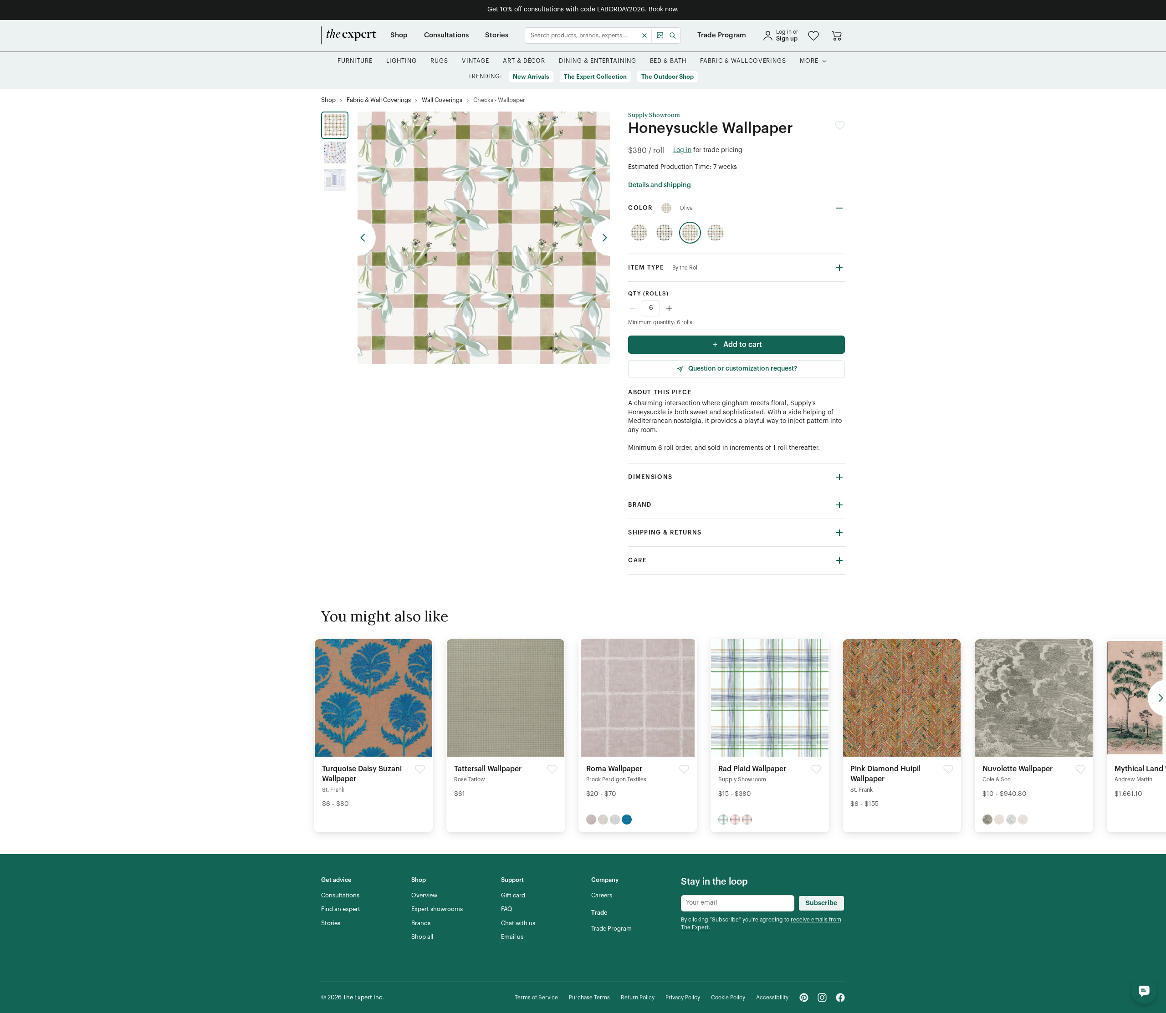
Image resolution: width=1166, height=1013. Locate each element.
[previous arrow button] (367, 237)
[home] (349, 35)
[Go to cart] (836, 35)
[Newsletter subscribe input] (737, 903)
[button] (813, 36)
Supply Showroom (654, 115)
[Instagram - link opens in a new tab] (822, 997)
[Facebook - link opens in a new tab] (840, 997)
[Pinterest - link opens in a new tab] (803, 997)
